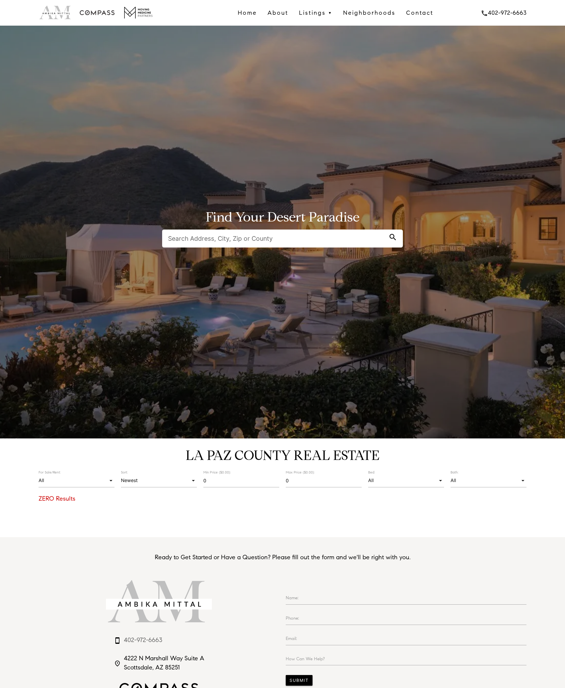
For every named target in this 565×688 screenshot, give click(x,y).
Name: (292, 597)
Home (247, 12)
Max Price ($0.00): (300, 472)
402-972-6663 (503, 12)
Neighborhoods (369, 12)
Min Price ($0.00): (217, 472)
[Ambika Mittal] (56, 20)
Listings (316, 12)
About (277, 12)
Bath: (454, 472)
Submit (299, 680)
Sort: (124, 472)
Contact (419, 12)
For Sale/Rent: (50, 472)
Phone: (292, 618)
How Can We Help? (305, 658)
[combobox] (76, 480)
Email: (291, 638)
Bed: (371, 472)
